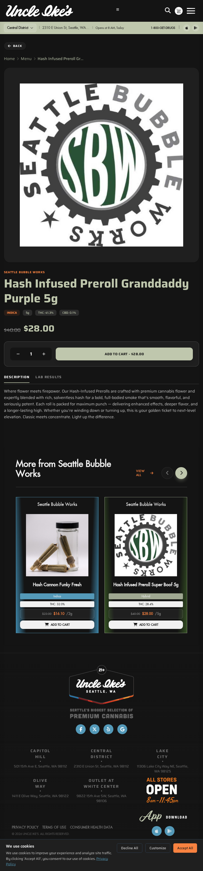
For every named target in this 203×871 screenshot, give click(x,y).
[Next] (181, 473)
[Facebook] (81, 729)
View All (140, 473)
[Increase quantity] (44, 354)
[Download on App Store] (186, 27)
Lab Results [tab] (48, 377)
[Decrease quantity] (18, 354)
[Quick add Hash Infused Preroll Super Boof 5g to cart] (175, 578)
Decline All (129, 848)
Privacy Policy (25, 828)
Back (17, 45)
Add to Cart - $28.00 (124, 354)
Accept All (185, 848)
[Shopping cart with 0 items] (179, 11)
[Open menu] (191, 11)
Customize (158, 848)
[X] (95, 729)
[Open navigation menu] (118, 11)
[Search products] (168, 10)
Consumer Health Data (91, 828)
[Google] (122, 729)
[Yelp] (108, 729)
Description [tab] (16, 377)
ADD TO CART (60, 624)
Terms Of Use (54, 828)
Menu (26, 59)
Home (9, 59)
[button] (57, 565)
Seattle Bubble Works (57, 504)
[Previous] (167, 473)
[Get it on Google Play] (195, 27)
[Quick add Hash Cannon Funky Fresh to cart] (86, 578)
